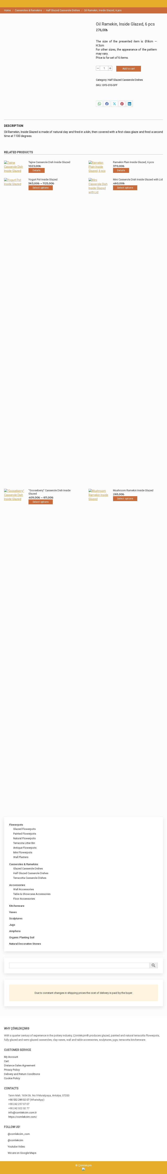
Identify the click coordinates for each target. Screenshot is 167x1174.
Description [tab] (13, 125)
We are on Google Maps (22, 1152)
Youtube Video (16, 1146)
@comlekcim (15, 1140)
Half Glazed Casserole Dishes (125, 79)
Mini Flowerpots (22, 852)
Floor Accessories (24, 898)
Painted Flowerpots (24, 833)
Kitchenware (16, 905)
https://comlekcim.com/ (22, 1116)
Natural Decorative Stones (25, 943)
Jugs (12, 924)
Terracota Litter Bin (24, 843)
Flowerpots (16, 824)
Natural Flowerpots (24, 838)
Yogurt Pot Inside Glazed (43, 179)
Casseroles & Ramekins (23, 864)
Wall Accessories (23, 889)
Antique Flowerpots (24, 847)
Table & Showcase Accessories (32, 894)
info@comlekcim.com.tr (22, 1112)
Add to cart (128, 68)
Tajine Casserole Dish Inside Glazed (49, 162)
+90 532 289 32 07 (18, 1099)
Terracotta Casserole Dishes (29, 877)
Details (37, 170)
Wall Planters (20, 857)
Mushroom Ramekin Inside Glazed (133, 490)
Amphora (14, 931)
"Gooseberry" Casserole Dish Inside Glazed (49, 492)
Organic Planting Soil (21, 937)
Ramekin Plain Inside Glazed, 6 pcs (133, 162)
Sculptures (15, 918)
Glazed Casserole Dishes (28, 868)
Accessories (17, 885)
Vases (13, 912)
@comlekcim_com (19, 1133)
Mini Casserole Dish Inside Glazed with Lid (138, 179)
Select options (41, 187)
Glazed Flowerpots (24, 829)
